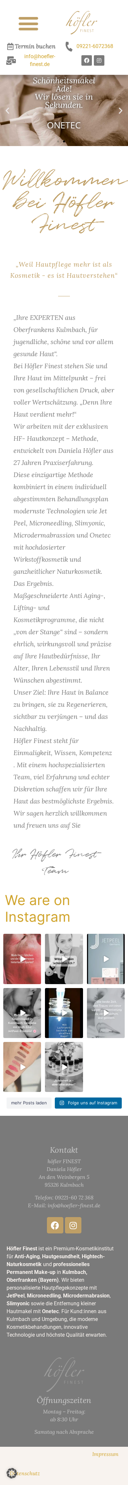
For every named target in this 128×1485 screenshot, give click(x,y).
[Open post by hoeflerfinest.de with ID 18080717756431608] (64, 1067)
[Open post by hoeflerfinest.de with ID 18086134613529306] (64, 959)
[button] (28, 24)
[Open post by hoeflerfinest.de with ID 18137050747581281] (22, 959)
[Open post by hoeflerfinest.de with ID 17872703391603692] (22, 1067)
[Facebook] (86, 60)
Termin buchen (35, 46)
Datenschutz (25, 1473)
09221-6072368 (94, 46)
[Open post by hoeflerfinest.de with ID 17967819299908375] (106, 959)
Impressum (105, 1454)
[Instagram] (99, 60)
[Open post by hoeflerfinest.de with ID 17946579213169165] (64, 1013)
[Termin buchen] (10, 46)
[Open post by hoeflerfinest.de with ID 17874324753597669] (106, 1013)
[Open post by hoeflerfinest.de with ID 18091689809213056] (22, 1013)
